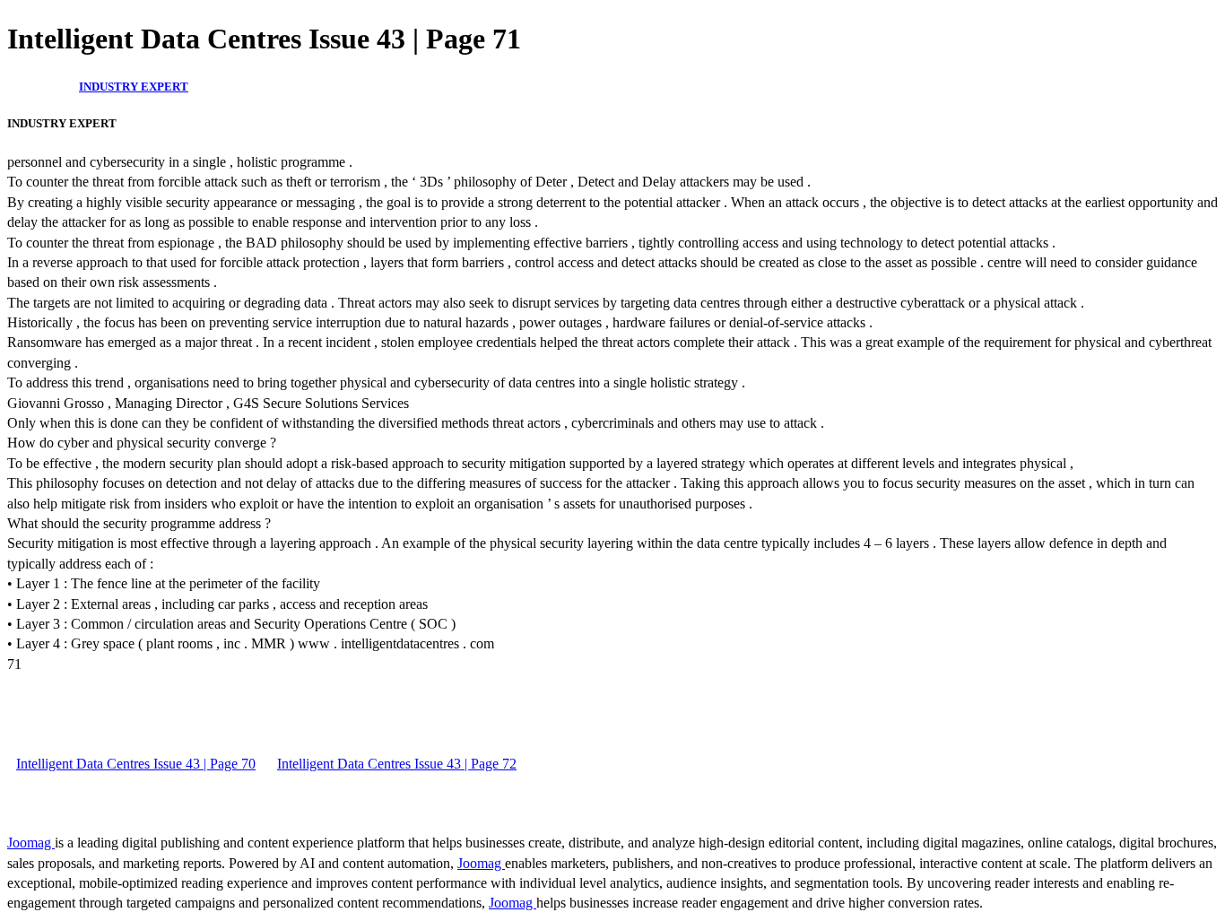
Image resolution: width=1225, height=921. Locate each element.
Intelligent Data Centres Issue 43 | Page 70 (136, 763)
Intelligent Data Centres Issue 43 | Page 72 (397, 763)
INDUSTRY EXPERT (133, 86)
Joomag (31, 842)
